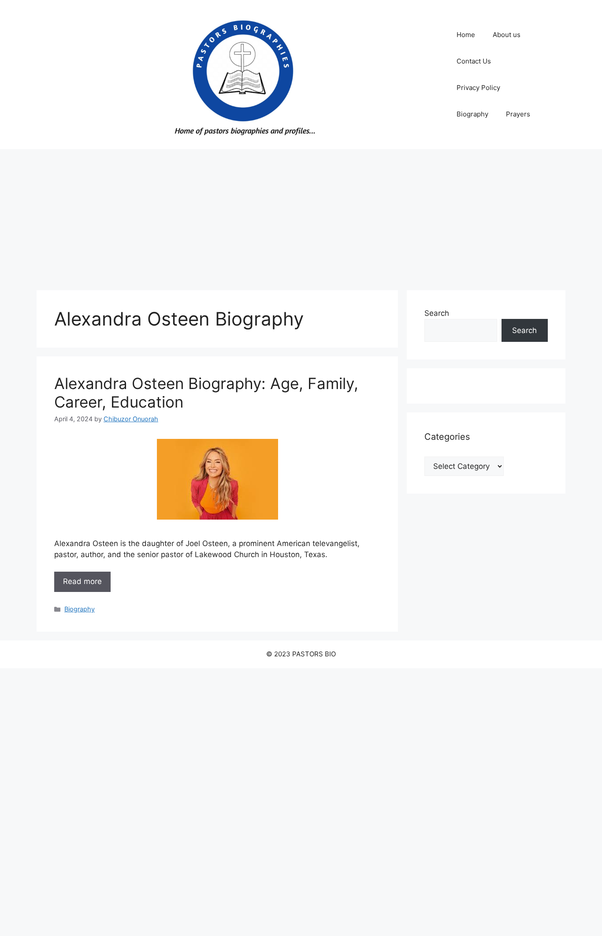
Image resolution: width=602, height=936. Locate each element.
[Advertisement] (301, 215)
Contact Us (474, 61)
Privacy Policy (478, 87)
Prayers (518, 114)
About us (506, 34)
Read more (82, 581)
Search (436, 313)
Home (466, 34)
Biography (472, 114)
